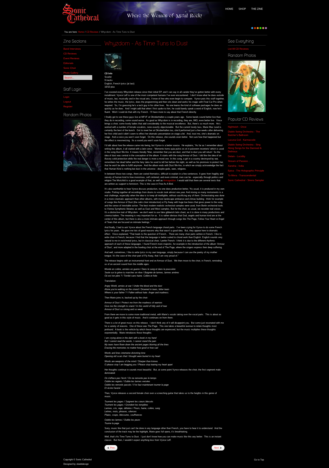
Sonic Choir (69, 68)
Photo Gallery (70, 72)
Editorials (68, 63)
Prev (112, 447)
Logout (67, 101)
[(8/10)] (82, 145)
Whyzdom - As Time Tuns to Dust (146, 43)
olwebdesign (82, 464)
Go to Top (259, 459)
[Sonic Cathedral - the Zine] (81, 13)
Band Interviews (72, 48)
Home (81, 32)
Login (66, 96)
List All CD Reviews (238, 48)
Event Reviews (71, 58)
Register (67, 106)
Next (217, 447)
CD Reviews (92, 32)
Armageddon (169, 180)
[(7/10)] (247, 86)
